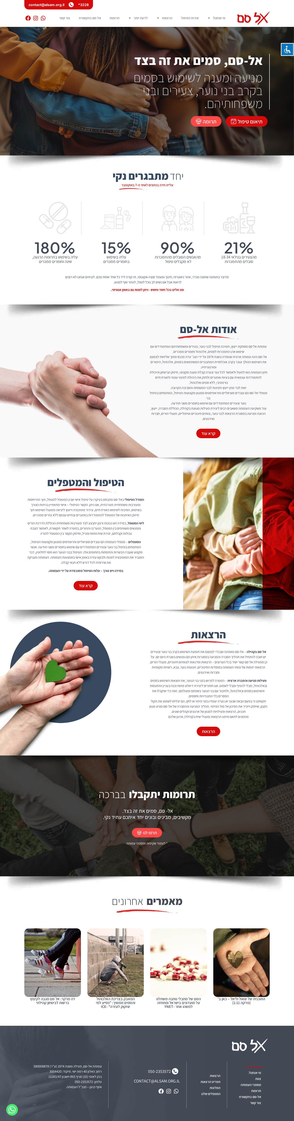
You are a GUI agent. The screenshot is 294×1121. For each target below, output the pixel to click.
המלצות (215, 1088)
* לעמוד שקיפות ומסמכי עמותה (147, 843)
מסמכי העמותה (251, 1085)
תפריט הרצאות (210, 1082)
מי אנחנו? (219, 18)
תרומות (114, 18)
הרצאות (167, 18)
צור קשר (64, 18)
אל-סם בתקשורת (90, 18)
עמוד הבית (254, 1066)
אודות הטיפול (190, 18)
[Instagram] (35, 18)
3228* (83, 5)
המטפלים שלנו (210, 1094)
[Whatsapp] (43, 18)
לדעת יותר (141, 18)
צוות (258, 1078)
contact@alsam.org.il (46, 5)
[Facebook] (28, 18)
